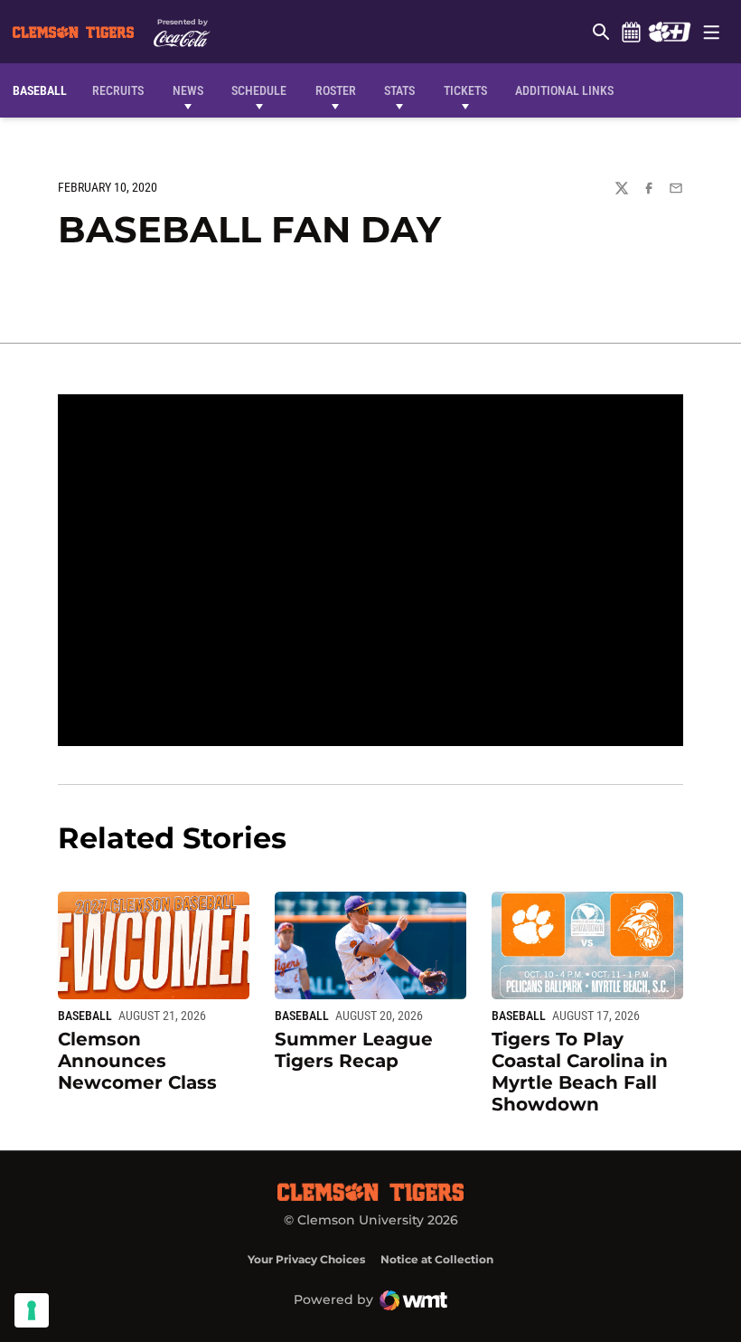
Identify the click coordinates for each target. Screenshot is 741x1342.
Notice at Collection (436, 1259)
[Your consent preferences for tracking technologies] (31, 1310)
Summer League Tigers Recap (354, 1050)
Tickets (465, 90)
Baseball (85, 1015)
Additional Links (564, 90)
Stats (399, 90)
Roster (335, 90)
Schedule (630, 31)
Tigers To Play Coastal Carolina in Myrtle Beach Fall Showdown (580, 1071)
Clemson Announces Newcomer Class (137, 1060)
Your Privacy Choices (306, 1259)
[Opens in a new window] (669, 31)
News (188, 90)
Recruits (122, 90)
